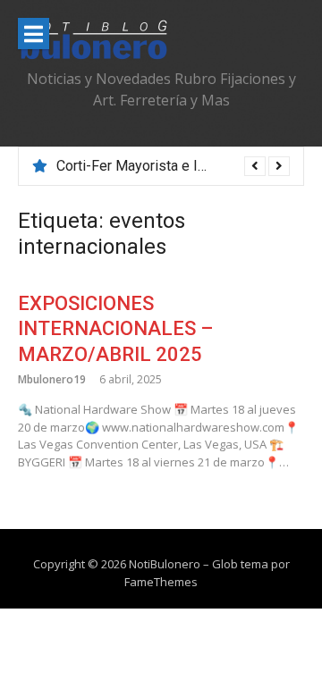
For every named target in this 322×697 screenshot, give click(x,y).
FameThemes (161, 582)
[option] (173, 166)
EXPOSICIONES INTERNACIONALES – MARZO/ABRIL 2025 (115, 328)
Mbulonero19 (52, 379)
